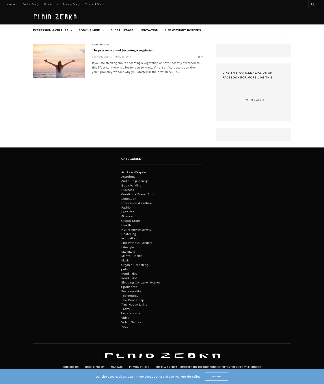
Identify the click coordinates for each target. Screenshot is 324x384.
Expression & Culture (50, 30)
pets (124, 269)
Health (126, 225)
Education (128, 198)
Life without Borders (183, 30)
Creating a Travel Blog (137, 194)
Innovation (149, 30)
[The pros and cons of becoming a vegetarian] (59, 61)
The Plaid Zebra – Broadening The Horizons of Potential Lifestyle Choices (208, 367)
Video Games (131, 322)
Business (127, 189)
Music (125, 260)
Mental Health (131, 255)
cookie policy (190, 376)
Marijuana (128, 251)
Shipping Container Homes (140, 282)
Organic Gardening (134, 264)
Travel (125, 308)
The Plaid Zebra (102, 57)
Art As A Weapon (133, 172)
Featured (127, 211)
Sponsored (129, 286)
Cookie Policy (30, 4)
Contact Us (51, 4)
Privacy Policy (71, 4)
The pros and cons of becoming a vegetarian (123, 50)
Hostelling (128, 233)
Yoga (124, 326)
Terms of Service (95, 4)
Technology (129, 295)
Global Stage (121, 30)
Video (125, 317)
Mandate (12, 4)
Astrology (128, 176)
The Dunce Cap (132, 300)
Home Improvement (136, 229)
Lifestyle (127, 247)
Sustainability (131, 291)
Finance (127, 216)
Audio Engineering (134, 181)
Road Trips (129, 273)
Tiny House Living (134, 304)
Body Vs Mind (89, 30)
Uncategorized (132, 313)
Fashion (126, 207)
